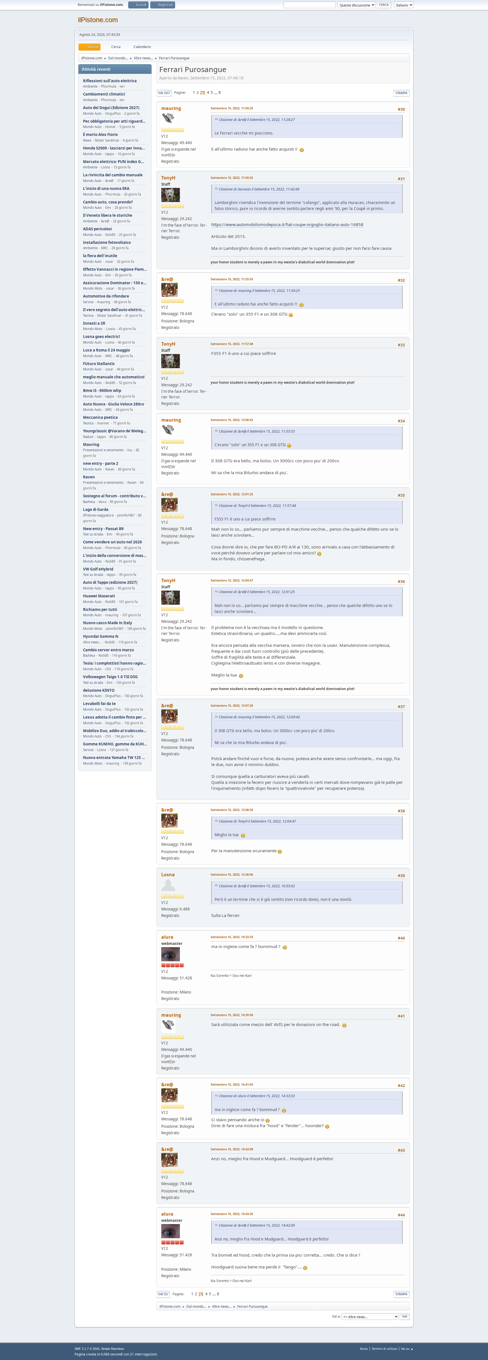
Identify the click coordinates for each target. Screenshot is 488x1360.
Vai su (163, 1294)
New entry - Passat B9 (103, 528)
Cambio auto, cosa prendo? (108, 202)
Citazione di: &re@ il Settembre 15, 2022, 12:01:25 (257, 591)
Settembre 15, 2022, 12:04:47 (232, 580)
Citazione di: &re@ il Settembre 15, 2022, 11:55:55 (257, 431)
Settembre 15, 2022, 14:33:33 (232, 937)
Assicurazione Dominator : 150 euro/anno (115, 283)
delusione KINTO (99, 690)
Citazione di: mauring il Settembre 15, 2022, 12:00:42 (259, 717)
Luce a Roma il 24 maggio (106, 350)
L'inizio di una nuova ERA (106, 188)
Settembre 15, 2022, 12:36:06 (232, 874)
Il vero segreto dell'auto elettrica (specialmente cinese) (115, 309)
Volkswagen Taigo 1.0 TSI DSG (110, 676)
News (87, 140)
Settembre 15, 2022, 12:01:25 (232, 494)
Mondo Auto (92, 113)
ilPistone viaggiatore (98, 515)
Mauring (91, 444)
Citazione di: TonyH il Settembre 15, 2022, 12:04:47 (257, 821)
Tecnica (88, 315)
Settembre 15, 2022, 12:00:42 (232, 420)
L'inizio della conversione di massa (115, 555)
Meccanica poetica (100, 417)
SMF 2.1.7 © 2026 (87, 1348)
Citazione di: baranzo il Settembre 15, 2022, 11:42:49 (259, 189)
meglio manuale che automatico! (114, 377)
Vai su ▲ (407, 1348)
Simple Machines (112, 1348)
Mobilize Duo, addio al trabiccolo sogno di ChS (115, 730)
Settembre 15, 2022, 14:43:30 (232, 1214)
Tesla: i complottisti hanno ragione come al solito (115, 663)
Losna (168, 874)
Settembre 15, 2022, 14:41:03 (232, 1084)
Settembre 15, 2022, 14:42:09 (232, 1149)
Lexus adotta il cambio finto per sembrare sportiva (115, 717)
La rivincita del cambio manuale (113, 175)
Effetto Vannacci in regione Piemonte (115, 269)
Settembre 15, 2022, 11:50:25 (232, 108)
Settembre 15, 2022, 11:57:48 (232, 344)
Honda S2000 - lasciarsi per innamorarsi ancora (115, 148)
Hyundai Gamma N (100, 636)
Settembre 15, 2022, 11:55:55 (232, 279)
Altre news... (92, 642)
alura (167, 937)
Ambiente (90, 86)
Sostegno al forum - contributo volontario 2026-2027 (115, 496)
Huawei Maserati (99, 596)
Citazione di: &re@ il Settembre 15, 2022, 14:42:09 (257, 1225)
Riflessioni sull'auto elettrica (110, 81)
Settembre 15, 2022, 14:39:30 (232, 1015)
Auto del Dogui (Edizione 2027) (111, 107)
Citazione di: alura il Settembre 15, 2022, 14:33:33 (257, 1096)
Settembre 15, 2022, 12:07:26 (232, 705)
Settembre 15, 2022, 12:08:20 (232, 810)
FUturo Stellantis (99, 363)
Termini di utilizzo (384, 1348)
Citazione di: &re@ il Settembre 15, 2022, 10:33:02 (257, 886)
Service (88, 302)
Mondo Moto (93, 288)
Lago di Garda (95, 509)
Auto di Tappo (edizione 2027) (110, 582)
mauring (171, 108)
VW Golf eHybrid (98, 569)
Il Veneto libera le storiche (107, 215)
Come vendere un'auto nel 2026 (112, 542)
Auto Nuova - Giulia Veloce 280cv (113, 404)
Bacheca (89, 502)
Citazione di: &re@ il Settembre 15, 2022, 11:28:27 (257, 119)
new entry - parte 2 (100, 463)
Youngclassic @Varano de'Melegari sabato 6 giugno (115, 431)
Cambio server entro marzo (108, 650)
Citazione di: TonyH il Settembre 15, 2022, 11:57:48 (257, 505)
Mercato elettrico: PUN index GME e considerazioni (115, 161)
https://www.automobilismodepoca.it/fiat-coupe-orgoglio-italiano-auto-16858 (287, 224)
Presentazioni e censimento (103, 450)
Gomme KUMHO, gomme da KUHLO (115, 744)
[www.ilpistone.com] (163, 985)
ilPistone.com (98, 19)
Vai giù (164, 93)
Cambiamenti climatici (104, 94)
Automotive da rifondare (106, 296)
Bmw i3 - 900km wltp (102, 390)
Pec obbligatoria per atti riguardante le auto (115, 121)
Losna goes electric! (101, 336)
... (216, 92)
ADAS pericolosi (97, 229)
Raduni (88, 437)
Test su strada (93, 534)
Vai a (336, 1316)
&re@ (167, 279)
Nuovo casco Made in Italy (107, 623)
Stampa (401, 93)
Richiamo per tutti (100, 609)
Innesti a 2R (94, 323)
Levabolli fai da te (99, 703)
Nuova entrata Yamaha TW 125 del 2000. (115, 757)
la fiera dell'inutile (100, 255)
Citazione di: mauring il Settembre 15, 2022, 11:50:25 (259, 290)
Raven (89, 477)
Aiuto (364, 1348)
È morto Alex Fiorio (100, 134)
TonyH (168, 178)
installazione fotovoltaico (107, 242)
